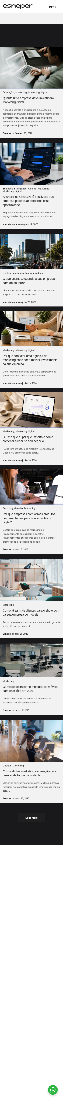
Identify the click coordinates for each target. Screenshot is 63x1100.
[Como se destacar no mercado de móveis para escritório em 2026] (31, 660)
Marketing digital (37, 92)
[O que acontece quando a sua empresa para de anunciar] (31, 251)
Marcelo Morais (11, 224)
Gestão (32, 188)
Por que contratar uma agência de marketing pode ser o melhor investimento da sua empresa (30, 360)
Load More (31, 817)
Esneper (7, 133)
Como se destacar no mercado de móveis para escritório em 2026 (30, 689)
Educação (8, 92)
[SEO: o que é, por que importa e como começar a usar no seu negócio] (31, 409)
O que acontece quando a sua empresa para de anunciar (29, 280)
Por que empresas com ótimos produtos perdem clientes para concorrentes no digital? (29, 518)
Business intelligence (15, 188)
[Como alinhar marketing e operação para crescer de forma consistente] (31, 741)
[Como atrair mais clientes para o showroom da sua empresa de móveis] (31, 580)
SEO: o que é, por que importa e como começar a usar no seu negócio (28, 439)
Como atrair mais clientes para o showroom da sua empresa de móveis (31, 612)
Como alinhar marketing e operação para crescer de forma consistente (29, 773)
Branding (8, 508)
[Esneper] (18, 6)
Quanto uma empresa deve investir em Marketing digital (28, 100)
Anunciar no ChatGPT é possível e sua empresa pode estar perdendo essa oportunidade (28, 201)
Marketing (21, 92)
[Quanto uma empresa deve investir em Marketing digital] (31, 68)
